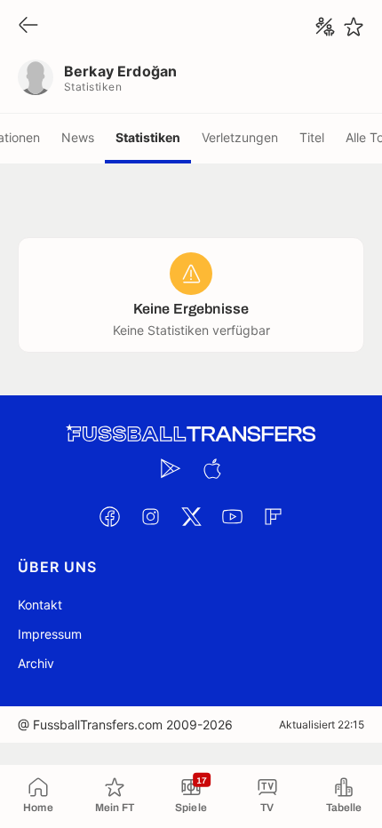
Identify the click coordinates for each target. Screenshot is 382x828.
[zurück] (28, 26)
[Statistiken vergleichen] (325, 26)
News (77, 137)
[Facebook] (109, 516)
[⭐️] (353, 26)
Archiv (36, 663)
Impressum (50, 633)
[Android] (170, 468)
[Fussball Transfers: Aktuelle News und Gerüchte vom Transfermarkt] (191, 434)
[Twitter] (191, 516)
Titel (311, 137)
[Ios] (211, 468)
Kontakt (40, 604)
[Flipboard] (272, 516)
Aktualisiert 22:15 (321, 724)
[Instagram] (150, 516)
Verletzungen (240, 137)
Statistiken (147, 137)
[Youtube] (232, 516)
